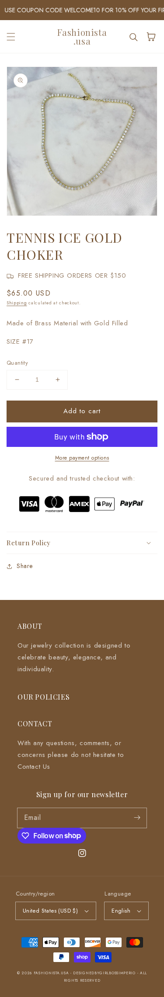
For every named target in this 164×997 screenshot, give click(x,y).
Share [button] (25, 565)
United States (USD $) (50, 910)
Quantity (17, 363)
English (121, 910)
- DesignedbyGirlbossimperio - (105, 973)
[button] (11, 36)
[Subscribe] (137, 817)
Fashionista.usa (51, 973)
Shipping (17, 303)
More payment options (82, 458)
